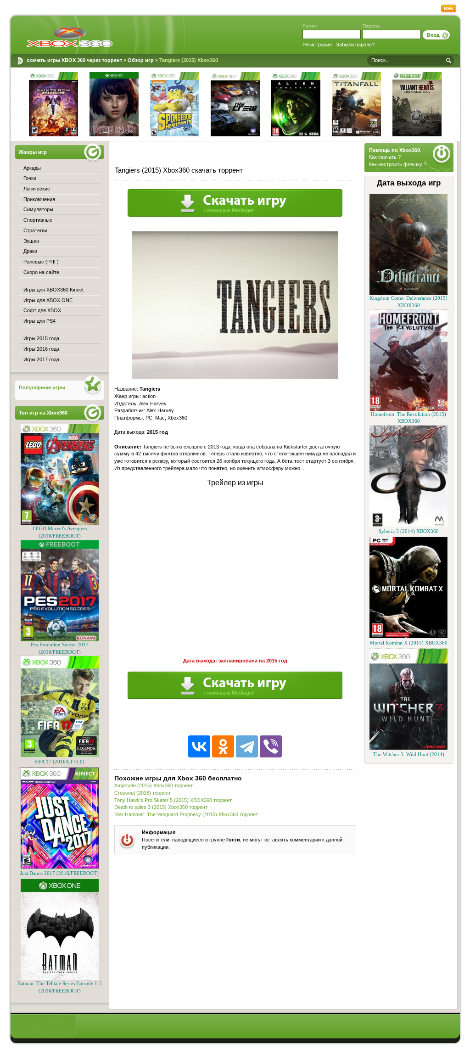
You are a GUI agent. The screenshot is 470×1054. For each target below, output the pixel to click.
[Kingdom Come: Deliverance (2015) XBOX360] (408, 293)
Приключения (39, 199)
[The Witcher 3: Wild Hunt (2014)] (408, 748)
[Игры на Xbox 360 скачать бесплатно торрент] (69, 36)
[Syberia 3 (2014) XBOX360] (408, 524)
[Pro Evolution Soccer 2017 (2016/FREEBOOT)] (60, 639)
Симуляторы (38, 209)
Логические (36, 188)
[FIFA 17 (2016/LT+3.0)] (60, 755)
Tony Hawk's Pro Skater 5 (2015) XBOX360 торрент (173, 800)
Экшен (31, 241)
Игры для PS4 (39, 321)
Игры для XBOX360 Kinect (53, 289)
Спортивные (37, 220)
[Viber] (271, 746)
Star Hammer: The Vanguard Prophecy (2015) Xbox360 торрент (186, 814)
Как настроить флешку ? (397, 164)
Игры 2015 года (41, 338)
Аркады (32, 168)
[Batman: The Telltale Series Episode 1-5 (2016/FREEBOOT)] (60, 978)
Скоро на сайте (41, 272)
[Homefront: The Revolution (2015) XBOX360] (408, 409)
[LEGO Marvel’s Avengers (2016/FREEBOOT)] (60, 523)
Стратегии (35, 230)
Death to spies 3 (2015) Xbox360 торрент (160, 807)
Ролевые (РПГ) (41, 261)
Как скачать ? (385, 157)
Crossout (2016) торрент (142, 793)
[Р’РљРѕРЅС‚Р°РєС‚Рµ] (199, 746)
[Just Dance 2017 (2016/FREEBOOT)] (60, 866)
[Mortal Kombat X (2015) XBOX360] (408, 636)
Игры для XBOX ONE (48, 300)
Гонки (29, 178)
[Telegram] (247, 746)
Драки (30, 251)
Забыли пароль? (355, 44)
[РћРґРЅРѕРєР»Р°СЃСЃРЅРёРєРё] (223, 746)
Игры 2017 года (41, 359)
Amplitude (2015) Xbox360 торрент (153, 785)
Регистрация (317, 44)
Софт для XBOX (42, 310)
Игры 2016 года (41, 349)
